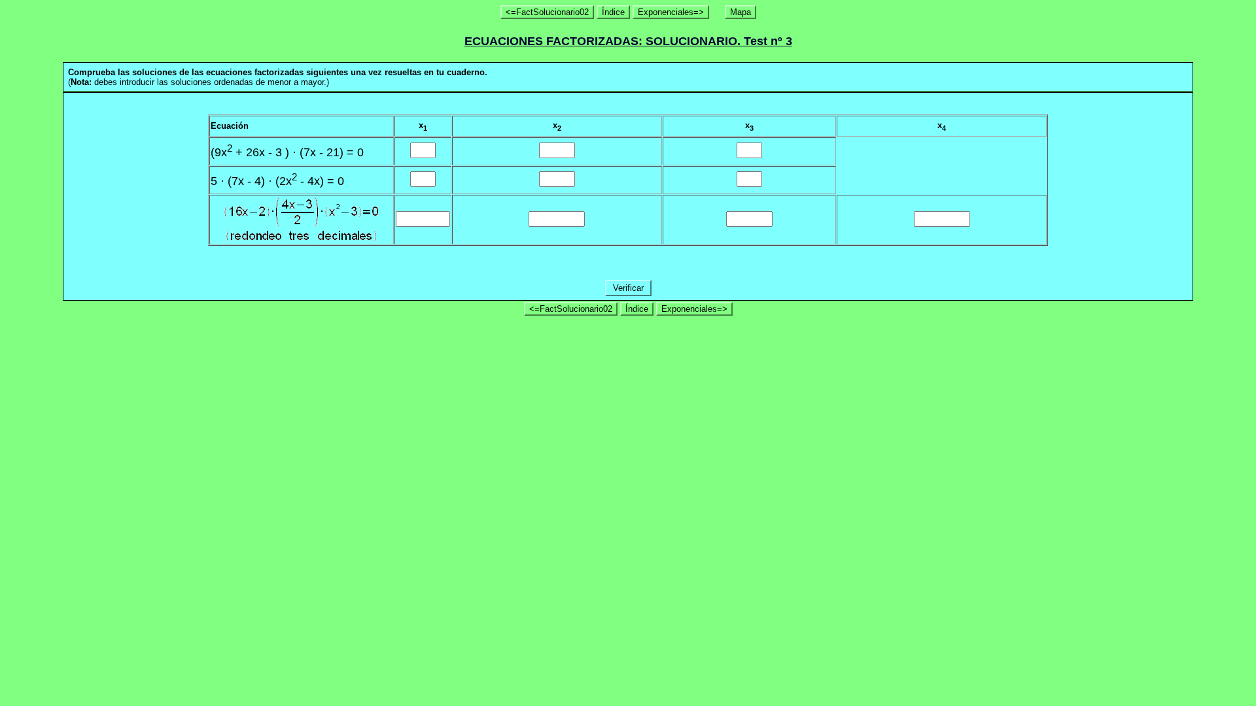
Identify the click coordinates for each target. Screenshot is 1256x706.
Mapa (740, 12)
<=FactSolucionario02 (547, 12)
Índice (613, 12)
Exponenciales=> (671, 12)
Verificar (628, 288)
